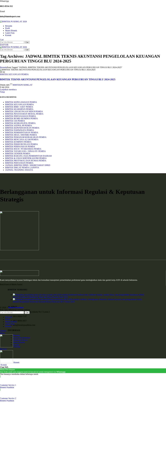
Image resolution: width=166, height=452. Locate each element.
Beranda (3, 67)
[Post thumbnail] (78, 295)
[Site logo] (13, 21)
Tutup (2, 92)
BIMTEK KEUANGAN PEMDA (14, 74)
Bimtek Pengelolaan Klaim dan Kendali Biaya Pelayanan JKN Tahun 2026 (44, 302)
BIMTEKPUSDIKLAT (22, 85)
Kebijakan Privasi (20, 340)
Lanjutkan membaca (8, 89)
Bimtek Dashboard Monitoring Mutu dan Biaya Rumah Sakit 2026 (40, 297)
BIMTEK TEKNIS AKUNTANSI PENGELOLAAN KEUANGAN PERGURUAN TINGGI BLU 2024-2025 (57, 79)
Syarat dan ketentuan (21, 338)
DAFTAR (4, 45)
